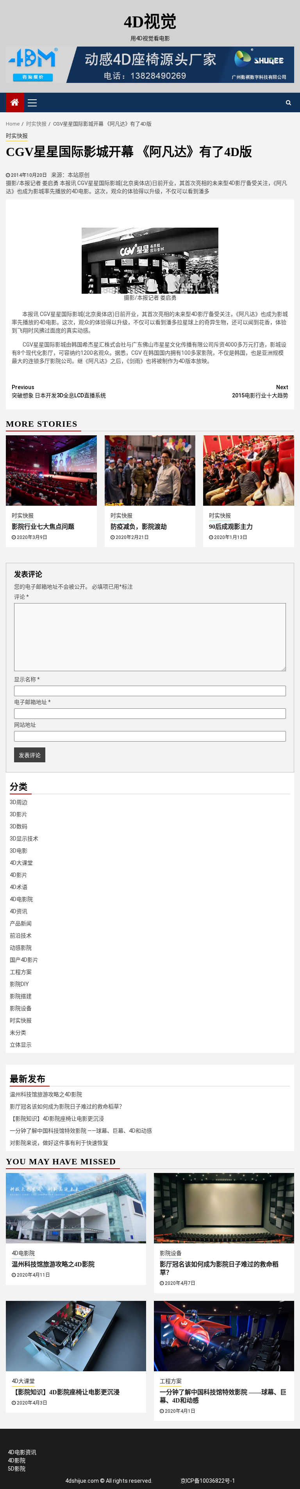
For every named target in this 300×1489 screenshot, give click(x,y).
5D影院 (16, 1469)
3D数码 (18, 826)
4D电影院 (21, 899)
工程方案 (21, 972)
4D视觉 (150, 22)
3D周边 (18, 802)
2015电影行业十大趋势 (260, 391)
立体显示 (21, 1045)
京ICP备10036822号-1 (207, 1481)
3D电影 (18, 851)
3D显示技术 (24, 838)
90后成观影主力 (231, 526)
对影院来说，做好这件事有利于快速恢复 (59, 1143)
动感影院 (21, 948)
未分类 (18, 1032)
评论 (21, 597)
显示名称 (27, 679)
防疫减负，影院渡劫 (139, 526)
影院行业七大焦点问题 (43, 526)
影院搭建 (21, 996)
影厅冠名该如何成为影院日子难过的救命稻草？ (67, 1106)
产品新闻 (21, 923)
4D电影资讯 (22, 1452)
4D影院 (16, 1460)
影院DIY (19, 984)
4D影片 (18, 875)
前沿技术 (21, 935)
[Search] (288, 102)
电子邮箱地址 (32, 702)
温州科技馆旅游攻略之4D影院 (46, 1094)
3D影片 (18, 814)
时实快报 (17, 136)
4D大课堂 (21, 863)
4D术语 (18, 887)
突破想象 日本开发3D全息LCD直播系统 (59, 391)
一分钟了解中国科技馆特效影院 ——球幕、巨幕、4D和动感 (81, 1131)
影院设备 (21, 1008)
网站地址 (25, 725)
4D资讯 (18, 911)
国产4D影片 (24, 960)
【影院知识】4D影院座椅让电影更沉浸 (57, 1118)
